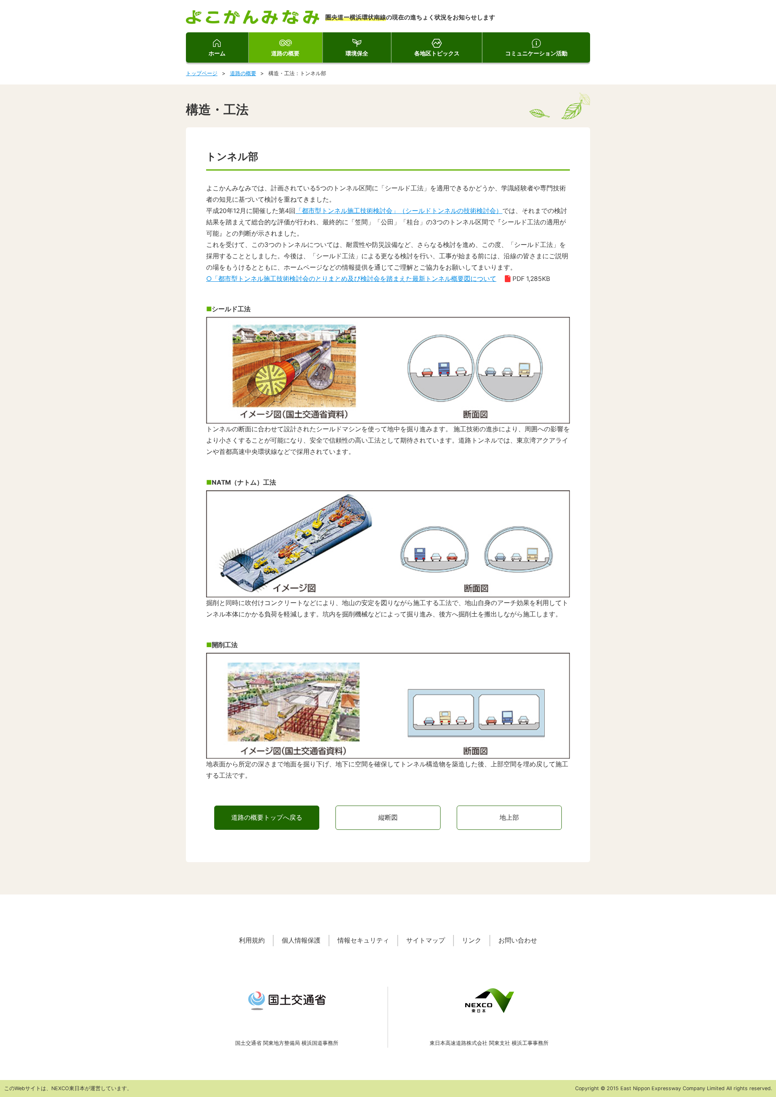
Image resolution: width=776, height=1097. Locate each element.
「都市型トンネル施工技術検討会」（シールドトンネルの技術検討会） (398, 211)
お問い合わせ (517, 940)
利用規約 (252, 940)
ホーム (217, 53)
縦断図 (388, 817)
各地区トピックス (437, 53)
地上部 (509, 817)
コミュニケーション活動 (536, 53)
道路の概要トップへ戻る (266, 817)
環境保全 (357, 53)
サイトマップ (425, 940)
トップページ (201, 73)
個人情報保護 (301, 940)
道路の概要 (285, 53)
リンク (471, 940)
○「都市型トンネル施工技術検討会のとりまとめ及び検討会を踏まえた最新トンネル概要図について (351, 279)
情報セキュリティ (363, 940)
